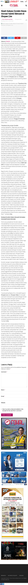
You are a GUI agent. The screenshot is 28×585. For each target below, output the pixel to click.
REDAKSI (21, 575)
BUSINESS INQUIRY (12, 575)
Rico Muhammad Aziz (7, 19)
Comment (4, 372)
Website (3, 402)
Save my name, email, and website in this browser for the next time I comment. (13, 409)
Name (3, 390)
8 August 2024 (18, 19)
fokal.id (8, 41)
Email (3, 396)
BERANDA (3, 575)
